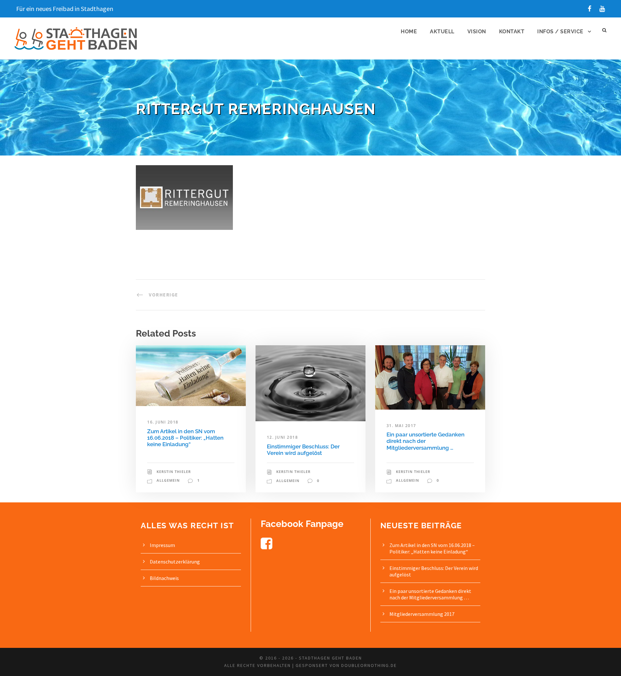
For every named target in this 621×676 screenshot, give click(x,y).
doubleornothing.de (369, 665)
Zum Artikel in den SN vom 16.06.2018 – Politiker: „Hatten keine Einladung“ (185, 438)
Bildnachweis (164, 578)
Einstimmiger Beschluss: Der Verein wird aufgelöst (303, 449)
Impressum (162, 545)
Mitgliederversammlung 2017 (421, 614)
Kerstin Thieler (174, 471)
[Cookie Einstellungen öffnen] (14, 667)
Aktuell (442, 31)
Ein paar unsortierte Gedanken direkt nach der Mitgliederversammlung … (425, 441)
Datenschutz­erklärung (175, 561)
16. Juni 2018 (163, 422)
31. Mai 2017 (401, 425)
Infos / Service (560, 31)
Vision (476, 31)
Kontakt (512, 31)
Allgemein (168, 480)
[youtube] (602, 9)
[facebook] (589, 9)
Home (409, 31)
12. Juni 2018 (282, 437)
